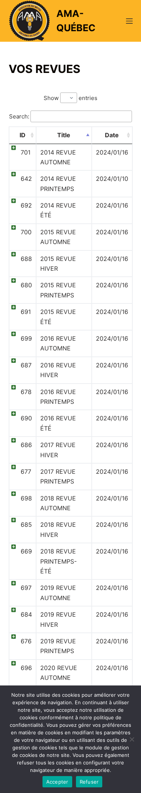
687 (26, 365)
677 (26, 471)
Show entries (70, 98)
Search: (19, 116)
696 (26, 668)
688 (26, 258)
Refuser (89, 782)
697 (26, 587)
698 (26, 498)
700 (26, 232)
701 (25, 152)
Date (112, 135)
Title (63, 135)
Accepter (57, 782)
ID (23, 135)
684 (26, 614)
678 (26, 392)
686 (26, 445)
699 (26, 338)
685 (26, 524)
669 (26, 551)
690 (26, 418)
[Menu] (129, 21)
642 (26, 178)
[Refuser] (131, 739)
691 (26, 311)
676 (26, 641)
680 (26, 285)
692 (26, 205)
